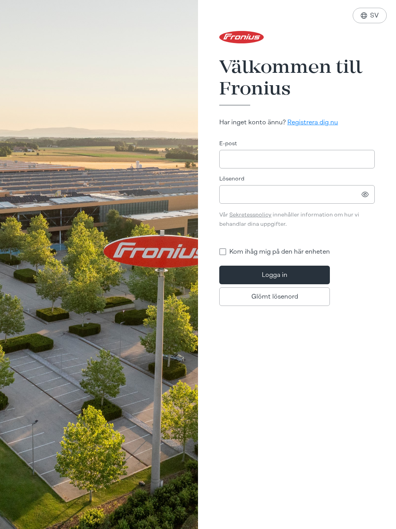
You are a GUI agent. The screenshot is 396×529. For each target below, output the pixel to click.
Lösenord (231, 178)
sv (370, 15)
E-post (228, 143)
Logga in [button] (274, 274)
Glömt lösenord (274, 296)
